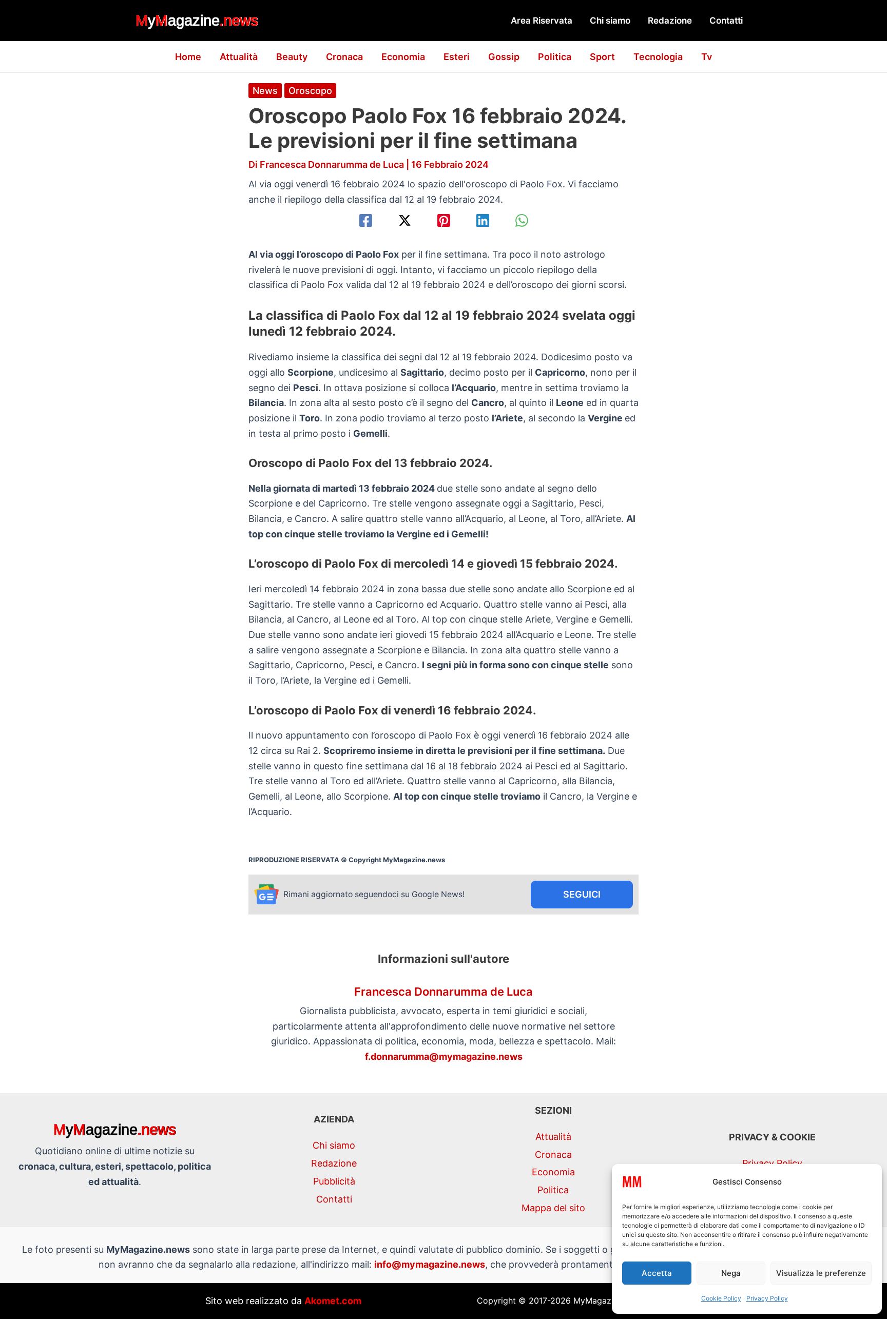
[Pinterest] (444, 220)
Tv (706, 56)
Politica (554, 56)
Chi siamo (610, 20)
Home (188, 56)
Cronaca (344, 56)
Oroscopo (310, 90)
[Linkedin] (483, 220)
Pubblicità (334, 1181)
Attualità (239, 56)
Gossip (503, 56)
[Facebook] (366, 220)
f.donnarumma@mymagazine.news (444, 1056)
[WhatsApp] (522, 220)
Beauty (291, 56)
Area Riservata (541, 20)
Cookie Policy (721, 1298)
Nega (731, 1273)
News (265, 90)
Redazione (670, 20)
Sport (602, 56)
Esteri (457, 56)
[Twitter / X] (405, 220)
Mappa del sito (553, 1207)
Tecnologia (658, 56)
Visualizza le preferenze (821, 1273)
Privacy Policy (767, 1298)
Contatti (726, 20)
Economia (403, 56)
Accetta (657, 1273)
